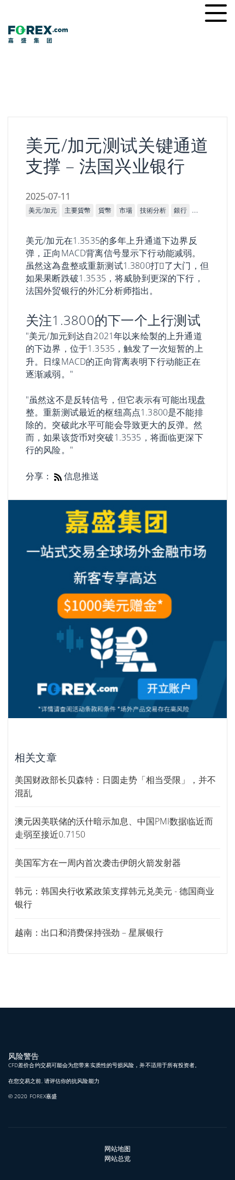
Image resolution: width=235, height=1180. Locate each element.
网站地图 (117, 1148)
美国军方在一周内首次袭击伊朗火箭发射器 (98, 863)
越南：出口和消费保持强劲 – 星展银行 (89, 932)
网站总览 (117, 1158)
